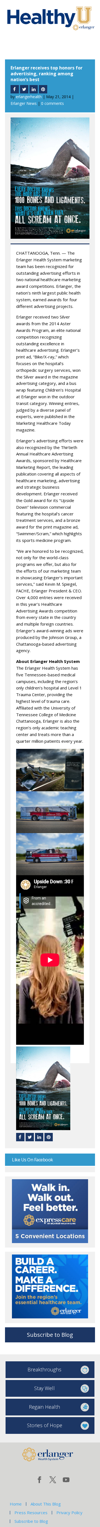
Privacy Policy (69, 1512)
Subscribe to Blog (50, 1334)
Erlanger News (24, 103)
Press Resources (31, 1512)
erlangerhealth (29, 96)
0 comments (52, 103)
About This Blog (46, 1504)
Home (16, 1504)
